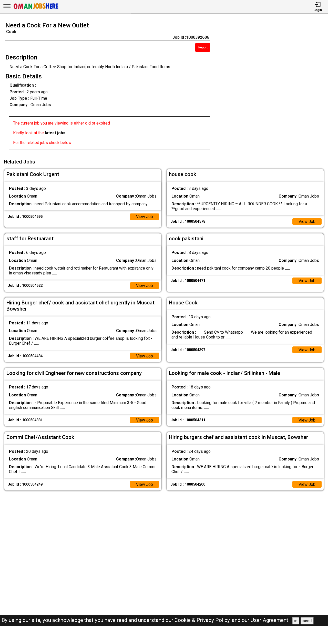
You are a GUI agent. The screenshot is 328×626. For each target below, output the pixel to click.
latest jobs (55, 132)
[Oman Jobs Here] (36, 8)
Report (203, 47)
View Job (144, 216)
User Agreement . (271, 620)
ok (296, 621)
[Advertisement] (273, 87)
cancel (307, 621)
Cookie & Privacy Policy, (203, 620)
